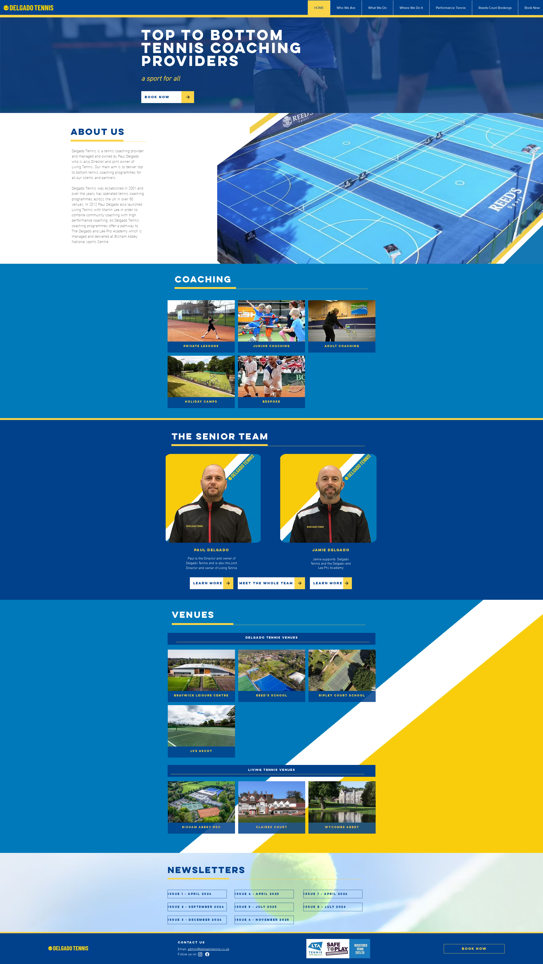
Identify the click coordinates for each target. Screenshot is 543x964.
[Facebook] (207, 954)
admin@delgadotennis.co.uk (208, 949)
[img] (271, 382)
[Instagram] (200, 954)
